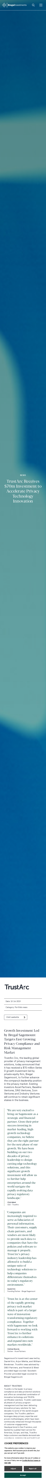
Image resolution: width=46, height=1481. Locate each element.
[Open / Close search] (33, 5)
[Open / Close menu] (41, 5)
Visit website (12, 1017)
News (23, 475)
